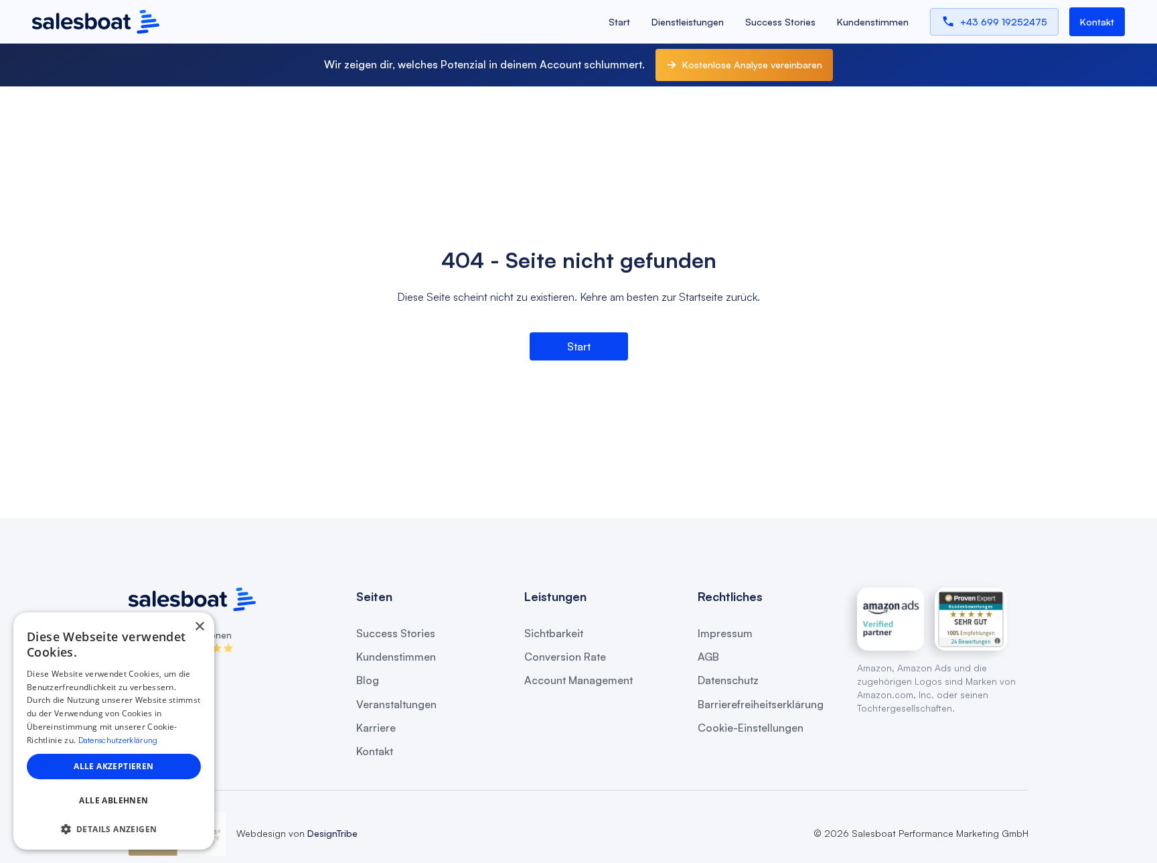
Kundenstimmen (873, 21)
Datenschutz (728, 680)
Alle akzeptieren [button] (113, 766)
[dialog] (113, 731)
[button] (114, 829)
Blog (367, 680)
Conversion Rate (565, 657)
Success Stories (780, 21)
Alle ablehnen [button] (113, 800)
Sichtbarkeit (553, 633)
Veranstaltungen (396, 704)
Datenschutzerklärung (118, 740)
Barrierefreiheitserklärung (761, 704)
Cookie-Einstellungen (750, 728)
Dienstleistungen (687, 21)
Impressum (725, 633)
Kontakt (374, 751)
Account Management (578, 680)
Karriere (376, 728)
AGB (708, 657)
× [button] (199, 627)
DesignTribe (331, 833)
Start (619, 21)
